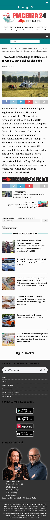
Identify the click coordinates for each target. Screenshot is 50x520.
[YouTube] (27, 7)
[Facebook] (18, 7)
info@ (14, 492)
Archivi (4, 226)
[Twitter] (23, 7)
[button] (46, 2)
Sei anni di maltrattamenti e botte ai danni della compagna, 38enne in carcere (31, 261)
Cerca (45, 221)
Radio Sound (6, 396)
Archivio (5, 381)
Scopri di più (11, 495)
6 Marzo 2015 (8, 67)
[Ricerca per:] (25, 41)
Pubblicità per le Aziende (10, 392)
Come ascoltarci (7, 385)
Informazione (7, 389)
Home (4, 378)
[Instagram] (32, 7)
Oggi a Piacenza (25, 353)
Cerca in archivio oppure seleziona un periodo (18, 218)
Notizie (14, 48)
